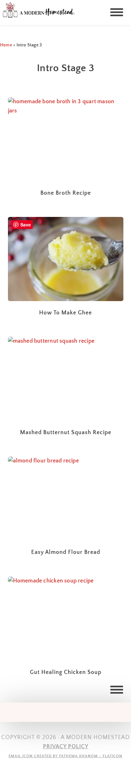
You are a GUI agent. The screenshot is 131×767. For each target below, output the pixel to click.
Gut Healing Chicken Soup (65, 672)
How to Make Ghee (65, 313)
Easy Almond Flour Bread (65, 552)
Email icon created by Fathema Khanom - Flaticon (65, 756)
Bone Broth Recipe (65, 193)
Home (6, 45)
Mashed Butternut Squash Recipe (65, 432)
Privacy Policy (65, 746)
